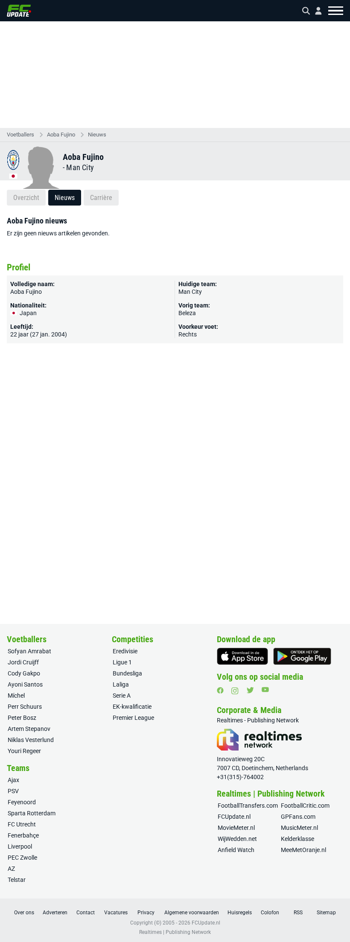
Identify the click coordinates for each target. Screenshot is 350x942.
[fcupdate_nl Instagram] (235, 691)
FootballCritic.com (305, 805)
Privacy (146, 913)
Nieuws (97, 134)
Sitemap (326, 913)
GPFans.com (298, 816)
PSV (13, 791)
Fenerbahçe (23, 835)
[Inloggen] (315, 11)
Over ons (24, 913)
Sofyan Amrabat (29, 651)
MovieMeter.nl (236, 827)
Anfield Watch (236, 849)
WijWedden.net (237, 838)
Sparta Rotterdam (31, 813)
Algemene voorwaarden (191, 913)
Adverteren (55, 913)
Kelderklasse (297, 838)
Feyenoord (22, 802)
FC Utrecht (22, 824)
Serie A (122, 695)
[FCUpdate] (19, 11)
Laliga (121, 684)
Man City (80, 167)
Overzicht (26, 198)
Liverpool (20, 846)
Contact (85, 913)
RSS (298, 913)
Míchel (16, 695)
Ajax (13, 780)
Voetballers (20, 134)
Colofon (270, 913)
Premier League (133, 717)
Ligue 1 (122, 662)
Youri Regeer (24, 751)
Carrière (101, 198)
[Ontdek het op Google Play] (302, 656)
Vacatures (116, 913)
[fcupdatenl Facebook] (220, 690)
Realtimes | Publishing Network (175, 932)
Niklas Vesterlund (31, 739)
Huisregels (240, 913)
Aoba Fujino (61, 134)
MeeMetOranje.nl (303, 849)
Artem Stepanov (29, 728)
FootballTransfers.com (248, 805)
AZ (11, 868)
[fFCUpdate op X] (250, 690)
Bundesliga (127, 673)
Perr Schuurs (25, 706)
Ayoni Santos (25, 684)
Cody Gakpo (24, 673)
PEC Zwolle (22, 857)
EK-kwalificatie (132, 706)
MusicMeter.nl (299, 827)
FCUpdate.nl (234, 816)
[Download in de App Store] (242, 656)
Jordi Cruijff (23, 662)
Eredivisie (125, 651)
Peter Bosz (22, 717)
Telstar (17, 879)
